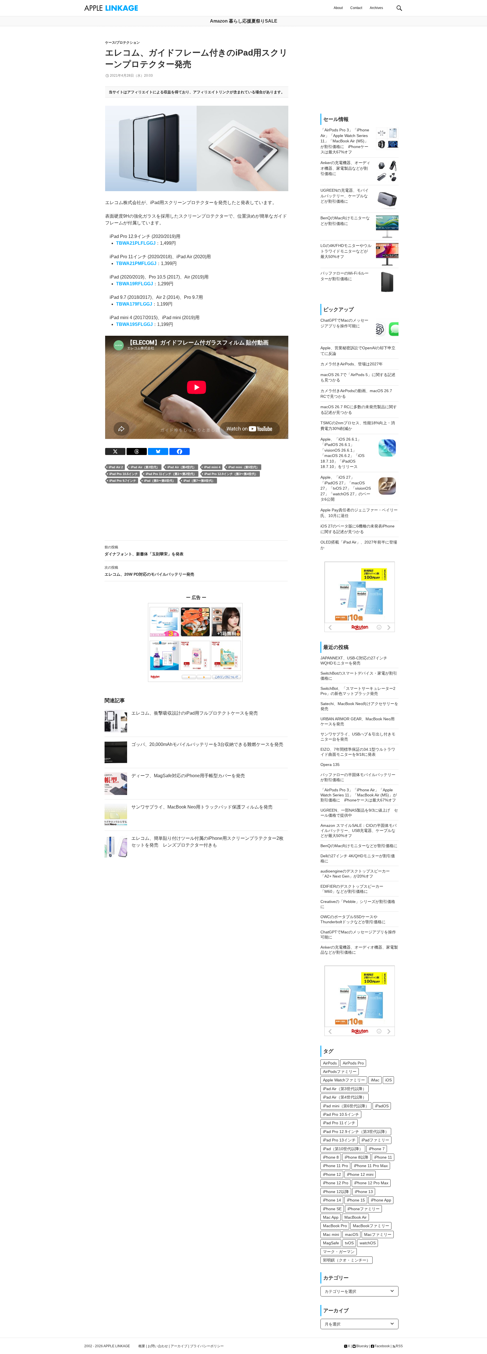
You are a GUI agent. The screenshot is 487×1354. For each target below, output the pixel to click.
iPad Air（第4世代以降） (344, 1097)
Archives (376, 8)
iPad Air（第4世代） (181, 467)
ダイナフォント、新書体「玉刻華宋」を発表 (144, 550)
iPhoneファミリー (363, 1209)
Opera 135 (330, 764)
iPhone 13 (364, 1191)
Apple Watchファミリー (344, 1080)
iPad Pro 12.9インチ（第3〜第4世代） (231, 474)
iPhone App (381, 1200)
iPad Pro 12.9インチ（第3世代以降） (356, 1131)
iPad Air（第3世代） (145, 467)
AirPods (330, 1063)
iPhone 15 (356, 1200)
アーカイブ (179, 1346)
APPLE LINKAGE (116, 1346)
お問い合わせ (158, 1346)
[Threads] (137, 451)
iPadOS (382, 1106)
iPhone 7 (377, 1149)
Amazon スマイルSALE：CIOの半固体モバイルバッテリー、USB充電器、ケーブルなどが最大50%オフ (358, 830)
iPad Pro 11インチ (339, 1123)
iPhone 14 (332, 1200)
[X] (115, 451)
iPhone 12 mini (360, 1174)
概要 (141, 1346)
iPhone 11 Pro (335, 1165)
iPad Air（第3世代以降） (344, 1088)
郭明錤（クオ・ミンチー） (346, 1260)
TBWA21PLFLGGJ (136, 243)
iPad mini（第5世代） (243, 467)
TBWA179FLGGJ (134, 304)
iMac (375, 1080)
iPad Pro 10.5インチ (123, 474)
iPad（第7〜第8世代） (199, 480)
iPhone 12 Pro (335, 1183)
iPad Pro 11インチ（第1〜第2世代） (171, 474)
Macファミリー (377, 1234)
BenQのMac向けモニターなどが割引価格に (358, 845)
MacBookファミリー (371, 1225)
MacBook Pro (335, 1225)
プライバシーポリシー (207, 1346)
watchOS (368, 1243)
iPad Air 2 (116, 467)
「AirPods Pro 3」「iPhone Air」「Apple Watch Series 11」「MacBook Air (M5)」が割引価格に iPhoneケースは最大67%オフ (358, 795)
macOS (351, 1234)
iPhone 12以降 (336, 1191)
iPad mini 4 (212, 467)
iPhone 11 (383, 1157)
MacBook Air (355, 1217)
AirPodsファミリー (340, 1071)
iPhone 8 (331, 1157)
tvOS (349, 1243)
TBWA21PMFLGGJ (136, 263)
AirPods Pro (353, 1063)
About (338, 8)
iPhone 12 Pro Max (371, 1183)
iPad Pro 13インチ (339, 1140)
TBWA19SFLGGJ (134, 324)
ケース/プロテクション (122, 43)
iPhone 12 (332, 1174)
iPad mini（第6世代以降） (346, 1106)
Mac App (330, 1217)
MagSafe (331, 1243)
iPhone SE (332, 1209)
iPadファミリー (375, 1140)
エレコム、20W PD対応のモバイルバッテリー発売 (149, 571)
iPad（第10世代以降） (343, 1149)
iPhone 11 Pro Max (371, 1165)
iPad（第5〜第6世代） (160, 480)
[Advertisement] (196, 512)
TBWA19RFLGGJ (134, 283)
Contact (356, 8)
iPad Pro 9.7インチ (122, 480)
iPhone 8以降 (356, 1157)
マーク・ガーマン (339, 1251)
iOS (388, 1080)
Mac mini (331, 1234)
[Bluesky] (158, 451)
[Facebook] (179, 451)
